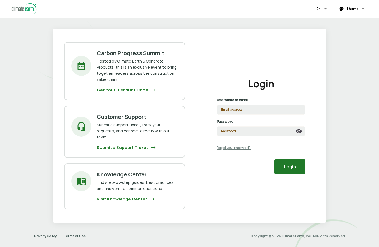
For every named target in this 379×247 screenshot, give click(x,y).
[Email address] (261, 110)
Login (290, 167)
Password (225, 121)
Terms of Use (75, 236)
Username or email (232, 99)
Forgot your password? (234, 147)
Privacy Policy (45, 236)
